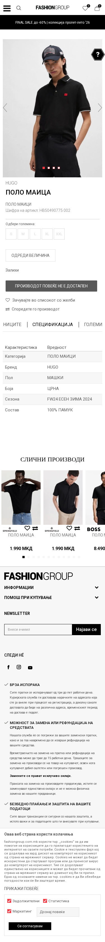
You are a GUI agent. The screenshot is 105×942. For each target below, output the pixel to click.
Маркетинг (22, 911)
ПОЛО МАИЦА (21, 535)
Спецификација (52, 324)
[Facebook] (8, 667)
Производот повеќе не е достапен (51, 286)
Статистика (58, 901)
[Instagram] (19, 667)
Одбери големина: (20, 224)
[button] (18, 8)
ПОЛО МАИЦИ (18, 204)
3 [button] (54, 168)
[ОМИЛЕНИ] (88, 10)
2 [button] (49, 168)
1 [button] (44, 168)
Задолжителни (26, 901)
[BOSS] (94, 529)
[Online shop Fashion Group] (52, 7)
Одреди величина (30, 255)
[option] (52, 22)
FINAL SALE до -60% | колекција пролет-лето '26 (52, 22)
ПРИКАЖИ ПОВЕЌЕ (21, 888)
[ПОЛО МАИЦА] (21, 497)
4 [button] (59, 168)
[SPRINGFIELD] (10, 529)
